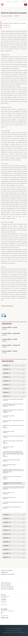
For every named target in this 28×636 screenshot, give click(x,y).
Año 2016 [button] (7, 514)
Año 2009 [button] (7, 541)
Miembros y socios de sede (7, 574)
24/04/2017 (5, 448)
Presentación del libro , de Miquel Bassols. (13, 404)
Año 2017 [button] (7, 396)
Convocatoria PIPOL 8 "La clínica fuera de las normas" (12, 477)
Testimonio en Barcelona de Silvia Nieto (11, 459)
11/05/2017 (5, 443)
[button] (16, 1)
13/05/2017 (5, 437)
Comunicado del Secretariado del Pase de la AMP (13, 502)
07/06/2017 (5, 427)
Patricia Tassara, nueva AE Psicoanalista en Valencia (14, 436)
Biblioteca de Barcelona (7, 587)
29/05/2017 (5, 432)
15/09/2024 (4, 347)
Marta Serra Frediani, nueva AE (9, 464)
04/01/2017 (5, 508)
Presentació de (8, 431)
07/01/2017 (5, 498)
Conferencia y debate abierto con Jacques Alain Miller (13, 441)
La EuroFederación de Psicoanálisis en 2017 (12, 507)
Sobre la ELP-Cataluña (6, 570)
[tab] (14, 365)
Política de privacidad (21, 632)
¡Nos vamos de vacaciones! (8, 415)
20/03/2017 (5, 461)
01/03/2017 (5, 478)
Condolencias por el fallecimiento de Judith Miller (13, 399)
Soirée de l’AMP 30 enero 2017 (9, 497)
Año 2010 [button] (7, 538)
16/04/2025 (4, 341)
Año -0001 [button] (7, 553)
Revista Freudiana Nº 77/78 (8, 492)
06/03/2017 (5, 465)
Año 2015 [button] (7, 518)
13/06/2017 (5, 421)
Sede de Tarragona (6, 585)
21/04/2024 (4, 352)
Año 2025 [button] (7, 369)
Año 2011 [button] (7, 534)
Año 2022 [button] (7, 380)
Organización (4, 572)
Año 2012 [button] (7, 530)
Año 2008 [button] (7, 545)
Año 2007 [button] (7, 549)
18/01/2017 (5, 493)
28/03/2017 (5, 456)
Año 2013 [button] (7, 526)
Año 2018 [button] (7, 392)
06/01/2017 (5, 503)
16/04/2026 (4, 329)
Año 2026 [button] (7, 365)
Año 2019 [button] (7, 388)
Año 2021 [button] (7, 384)
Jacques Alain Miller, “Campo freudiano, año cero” (13, 420)
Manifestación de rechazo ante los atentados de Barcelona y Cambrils (13, 410)
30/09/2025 (4, 335)
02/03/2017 (5, 473)
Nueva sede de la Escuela (8, 446)
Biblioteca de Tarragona (7, 588)
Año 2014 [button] (7, 522)
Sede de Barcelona (5, 583)
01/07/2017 (5, 417)
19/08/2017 (5, 412)
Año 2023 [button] (7, 377)
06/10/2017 (5, 406)
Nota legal (5, 632)
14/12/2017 (5, 400)
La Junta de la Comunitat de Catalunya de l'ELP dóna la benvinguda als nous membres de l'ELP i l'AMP (14, 487)
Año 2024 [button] (7, 373)
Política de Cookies (11, 632)
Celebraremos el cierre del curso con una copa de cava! (13, 426)
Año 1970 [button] (7, 557)
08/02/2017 (5, 484)
